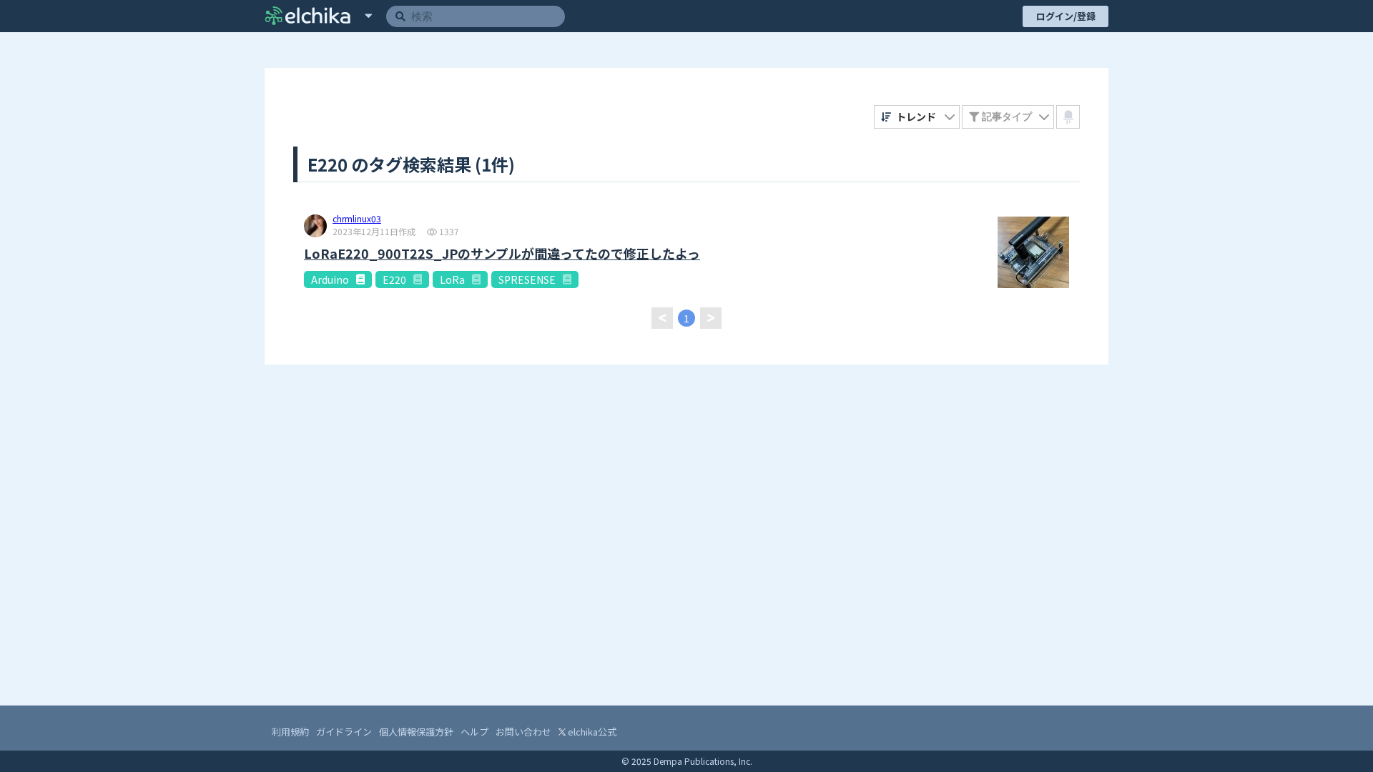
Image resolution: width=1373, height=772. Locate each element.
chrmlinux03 (357, 219)
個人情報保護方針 (416, 731)
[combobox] (917, 117)
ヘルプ (474, 731)
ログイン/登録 (1066, 16)
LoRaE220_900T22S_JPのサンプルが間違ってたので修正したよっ (502, 253)
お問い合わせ (523, 731)
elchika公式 (591, 731)
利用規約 (290, 731)
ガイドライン (344, 731)
